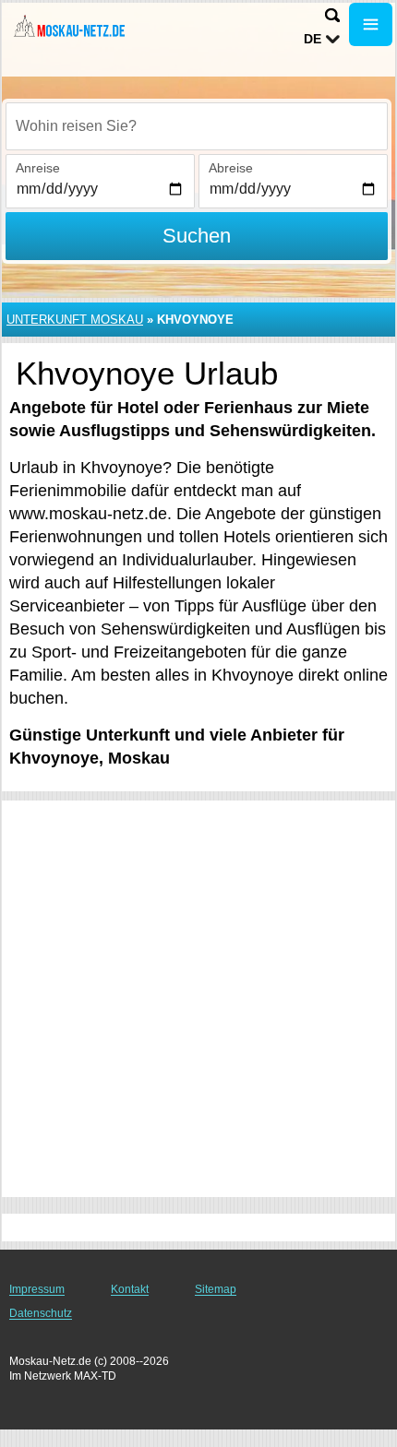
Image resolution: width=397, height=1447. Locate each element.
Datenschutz (40, 1313)
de (312, 38)
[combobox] (196, 126)
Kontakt (130, 1289)
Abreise (231, 167)
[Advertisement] (198, 999)
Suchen (196, 235)
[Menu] (370, 24)
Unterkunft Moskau (74, 319)
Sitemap (215, 1289)
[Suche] (332, 15)
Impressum (37, 1289)
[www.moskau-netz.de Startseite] (69, 26)
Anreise (38, 167)
